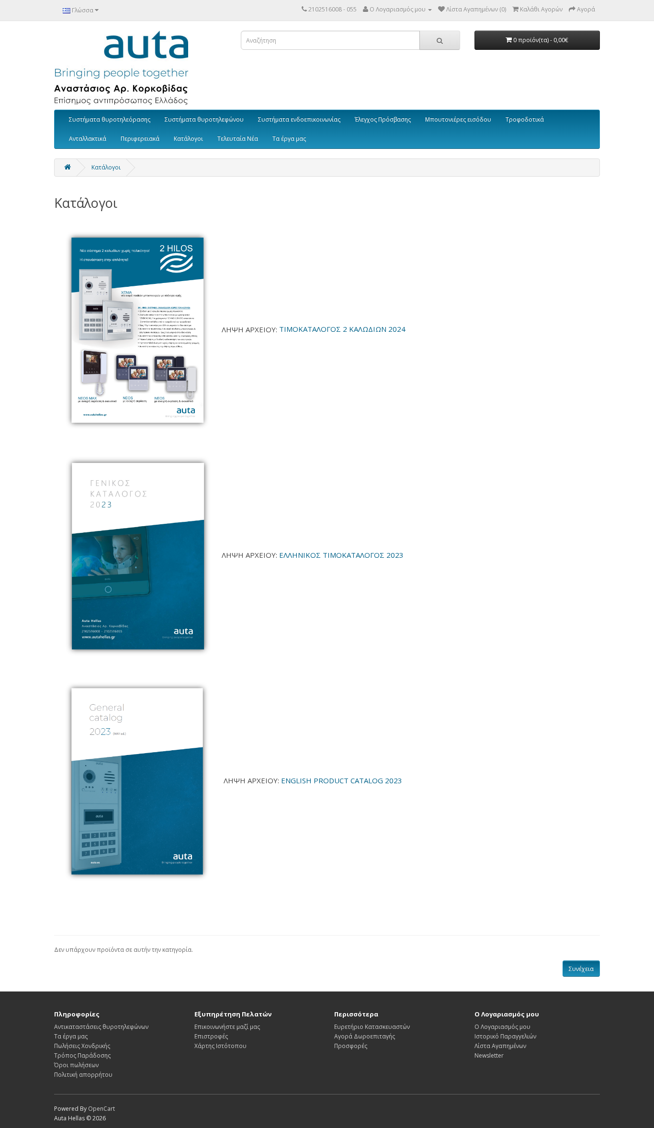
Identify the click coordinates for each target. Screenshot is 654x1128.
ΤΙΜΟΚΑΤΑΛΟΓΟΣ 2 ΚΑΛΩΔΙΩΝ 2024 (342, 329)
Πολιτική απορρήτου (83, 1075)
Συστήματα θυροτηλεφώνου (204, 119)
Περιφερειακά (140, 139)
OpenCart (101, 1109)
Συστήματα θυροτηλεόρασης (109, 119)
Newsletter (489, 1055)
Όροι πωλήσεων (76, 1065)
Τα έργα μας (289, 139)
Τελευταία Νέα (237, 139)
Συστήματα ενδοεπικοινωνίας (299, 119)
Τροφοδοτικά (525, 119)
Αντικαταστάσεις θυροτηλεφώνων (101, 1027)
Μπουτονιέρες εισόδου (458, 119)
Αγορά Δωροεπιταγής (364, 1036)
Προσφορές (350, 1046)
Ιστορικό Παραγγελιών (505, 1036)
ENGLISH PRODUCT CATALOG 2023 (341, 780)
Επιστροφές (211, 1036)
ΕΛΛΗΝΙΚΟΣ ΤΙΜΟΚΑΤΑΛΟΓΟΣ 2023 (341, 555)
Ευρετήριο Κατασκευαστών (372, 1027)
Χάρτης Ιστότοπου (220, 1046)
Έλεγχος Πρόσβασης (383, 119)
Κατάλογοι (188, 139)
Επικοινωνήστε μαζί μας (227, 1027)
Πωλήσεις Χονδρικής (82, 1046)
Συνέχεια (581, 969)
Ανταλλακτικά (87, 139)
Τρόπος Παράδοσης (82, 1055)
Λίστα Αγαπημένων (500, 1046)
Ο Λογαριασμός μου (502, 1027)
